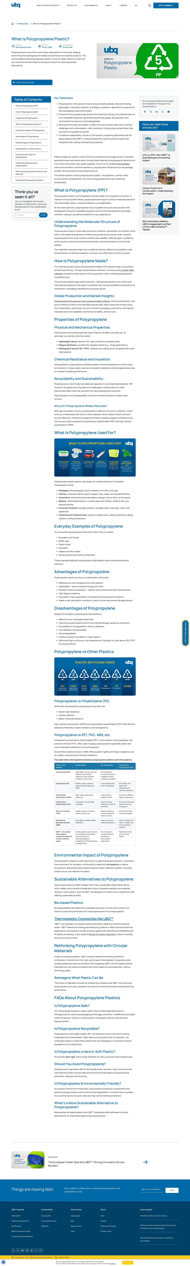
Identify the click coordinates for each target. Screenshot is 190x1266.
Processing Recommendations (22, 1236)
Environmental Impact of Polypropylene (25, 155)
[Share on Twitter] (150, 111)
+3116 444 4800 (63, 1257)
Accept (127, 1263)
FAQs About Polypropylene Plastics (29, 180)
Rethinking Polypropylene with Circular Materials (31, 172)
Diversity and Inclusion (108, 1226)
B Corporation (46, 1216)
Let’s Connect (166, 5)
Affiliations (44, 1226)
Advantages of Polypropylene (27, 136)
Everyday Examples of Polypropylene (30, 130)
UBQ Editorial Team (23, 47)
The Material (15, 1216)
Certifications (16, 1226)
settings (112, 1264)
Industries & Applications (20, 1221)
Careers (103, 1221)
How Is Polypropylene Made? (27, 112)
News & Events (76, 1226)
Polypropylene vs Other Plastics (28, 148)
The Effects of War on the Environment (153, 1216)
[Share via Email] (168, 111)
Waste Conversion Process (20, 1231)
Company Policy (106, 1231)
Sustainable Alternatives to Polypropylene (26, 164)
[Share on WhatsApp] (162, 111)
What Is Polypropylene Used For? (29, 124)
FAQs (72, 1231)
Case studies (75, 1216)
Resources (23, 23)
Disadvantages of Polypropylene (28, 142)
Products (72, 5)
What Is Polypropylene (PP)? (27, 106)
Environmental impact (49, 1221)
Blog (72, 1221)
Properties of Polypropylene (27, 118)
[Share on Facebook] (144, 111)
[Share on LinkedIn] (156, 111)
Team (102, 1216)
